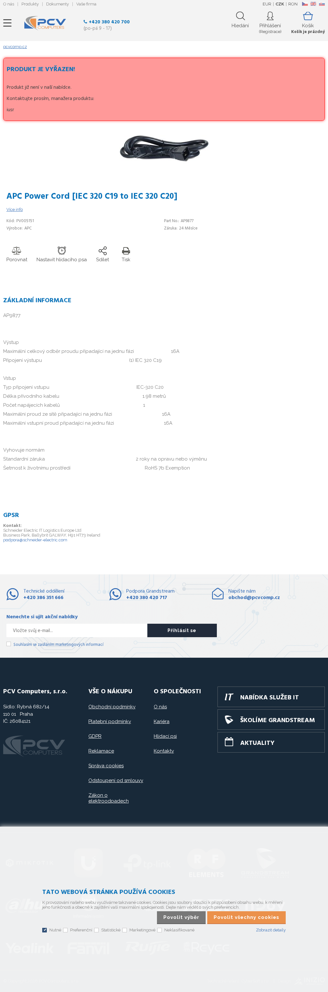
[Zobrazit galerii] (164, 162)
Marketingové (142, 930)
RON (293, 4)
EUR (267, 4)
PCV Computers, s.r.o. (45, 23)
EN (313, 4)
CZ (305, 4)
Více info (14, 209)
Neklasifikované (179, 930)
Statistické (110, 930)
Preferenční (81, 930)
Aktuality (257, 743)
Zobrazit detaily (271, 930)
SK (321, 4)
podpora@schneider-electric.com (35, 540)
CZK (279, 4)
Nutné (55, 930)
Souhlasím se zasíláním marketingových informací (58, 644)
